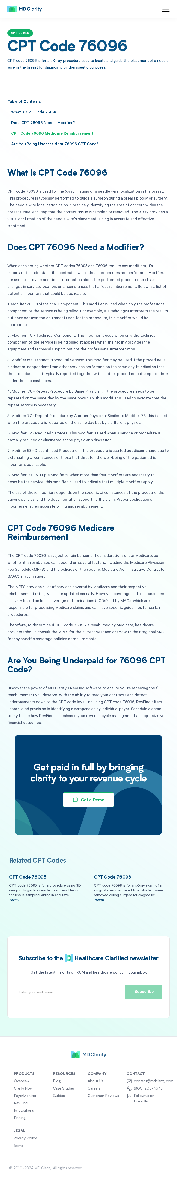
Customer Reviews (103, 1096)
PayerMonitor (25, 1096)
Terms (18, 1146)
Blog (57, 1081)
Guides (59, 1096)
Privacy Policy (25, 1138)
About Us (95, 1081)
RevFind (21, 1103)
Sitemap (161, 1168)
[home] (24, 9)
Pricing (20, 1118)
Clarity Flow (23, 1089)
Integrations (24, 1111)
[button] (166, 9)
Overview (22, 1081)
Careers (94, 1089)
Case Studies (64, 1089)
